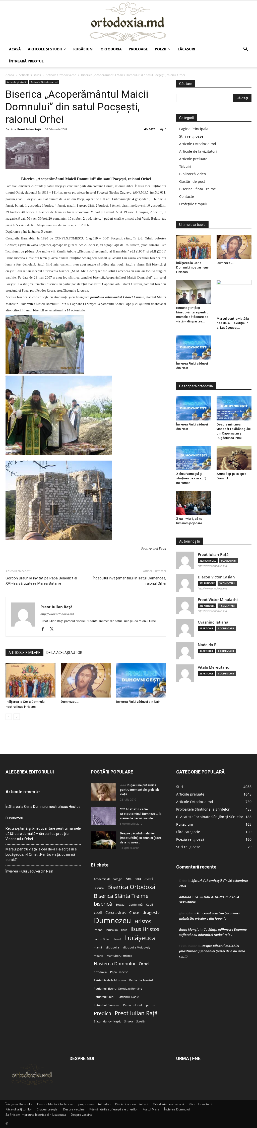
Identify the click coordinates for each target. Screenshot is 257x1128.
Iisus (124, 930)
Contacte (186, 196)
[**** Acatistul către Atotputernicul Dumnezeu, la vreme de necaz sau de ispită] (103, 816)
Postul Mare (151, 1109)
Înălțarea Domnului (19, 1104)
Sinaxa (128, 1021)
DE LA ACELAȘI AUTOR (64, 653)
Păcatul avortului (200, 1104)
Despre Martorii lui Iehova (55, 1104)
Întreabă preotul (26, 61)
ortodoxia (100, 972)
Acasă (15, 49)
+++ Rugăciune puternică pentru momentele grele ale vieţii (140, 790)
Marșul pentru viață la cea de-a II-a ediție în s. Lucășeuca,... (233, 323)
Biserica (99, 888)
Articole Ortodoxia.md (61, 75)
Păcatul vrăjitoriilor (19, 1109)
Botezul (120, 904)
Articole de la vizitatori (198, 151)
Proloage (138, 49)
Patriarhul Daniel (129, 997)
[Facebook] (44, 629)
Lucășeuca (140, 937)
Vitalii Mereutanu (214, 667)
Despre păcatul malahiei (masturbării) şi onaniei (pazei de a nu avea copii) (212, 951)
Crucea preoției (47, 1109)
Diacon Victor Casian (216, 577)
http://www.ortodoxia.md (57, 614)
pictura (150, 1005)
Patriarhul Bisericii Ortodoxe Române (118, 988)
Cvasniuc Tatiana (213, 622)
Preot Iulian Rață (136, 1013)
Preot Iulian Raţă (29, 129)
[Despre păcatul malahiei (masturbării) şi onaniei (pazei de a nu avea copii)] (103, 840)
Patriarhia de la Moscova (110, 980)
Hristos (143, 921)
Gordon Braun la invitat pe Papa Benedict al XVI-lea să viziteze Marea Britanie (41, 581)
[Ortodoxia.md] (128, 22)
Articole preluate (193, 158)
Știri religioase (191, 136)
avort (149, 879)
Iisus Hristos (145, 929)
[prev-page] (9, 717)
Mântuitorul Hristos (119, 956)
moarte (98, 956)
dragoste (151, 912)
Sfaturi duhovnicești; (107, 1021)
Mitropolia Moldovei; (136, 947)
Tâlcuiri (185, 166)
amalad (185, 897)
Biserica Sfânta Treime (121, 896)
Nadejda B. (208, 644)
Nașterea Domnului (114, 963)
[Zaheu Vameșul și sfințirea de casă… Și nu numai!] (193, 458)
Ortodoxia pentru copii (168, 1104)
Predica (102, 1013)
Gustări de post (192, 181)
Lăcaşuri (186, 49)
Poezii (160, 49)
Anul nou (133, 879)
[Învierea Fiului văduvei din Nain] (141, 680)
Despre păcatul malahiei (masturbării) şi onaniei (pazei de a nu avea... (141, 838)
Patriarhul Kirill (133, 1005)
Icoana (98, 930)
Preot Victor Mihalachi (218, 599)
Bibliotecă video (192, 173)
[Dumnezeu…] (86, 680)
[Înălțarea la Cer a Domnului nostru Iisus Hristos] (30, 680)
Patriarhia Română (141, 980)
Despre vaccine (74, 1109)
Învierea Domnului (177, 1109)
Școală (140, 1021)
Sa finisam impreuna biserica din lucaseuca (36, 1114)
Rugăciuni (83, 49)
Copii (149, 904)
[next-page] (17, 717)
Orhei (144, 964)
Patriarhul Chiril (104, 997)
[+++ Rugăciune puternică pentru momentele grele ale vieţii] (103, 792)
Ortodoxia (111, 49)
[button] (245, 49)
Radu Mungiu (189, 929)
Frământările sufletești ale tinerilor (113, 1109)
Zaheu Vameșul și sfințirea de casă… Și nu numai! (191, 478)
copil (98, 912)
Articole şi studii (45, 49)
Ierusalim (112, 930)
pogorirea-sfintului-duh (94, 1104)
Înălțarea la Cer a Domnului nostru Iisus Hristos (192, 267)
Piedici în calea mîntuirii (131, 1104)
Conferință (136, 904)
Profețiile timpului (194, 204)
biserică (103, 903)
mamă (98, 947)
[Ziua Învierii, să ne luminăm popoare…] (193, 503)
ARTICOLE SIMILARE (24, 653)
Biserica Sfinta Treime (197, 189)
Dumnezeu (112, 920)
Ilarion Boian (102, 939)
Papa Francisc (119, 972)
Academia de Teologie (108, 879)
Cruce (134, 912)
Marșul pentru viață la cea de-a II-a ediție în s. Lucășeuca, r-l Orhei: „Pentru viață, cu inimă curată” (42, 854)
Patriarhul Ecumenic (107, 1005)
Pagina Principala (193, 128)
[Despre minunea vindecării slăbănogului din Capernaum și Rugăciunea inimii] (234, 408)
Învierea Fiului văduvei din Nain (138, 702)
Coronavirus (115, 912)
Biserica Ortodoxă (131, 887)
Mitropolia (112, 947)
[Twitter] (53, 629)
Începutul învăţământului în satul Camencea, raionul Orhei (129, 581)
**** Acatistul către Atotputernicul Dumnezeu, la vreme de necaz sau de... (140, 814)
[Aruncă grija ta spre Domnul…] (234, 458)
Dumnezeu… (70, 702)
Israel (117, 939)
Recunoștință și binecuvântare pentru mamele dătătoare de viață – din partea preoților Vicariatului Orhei (43, 833)
